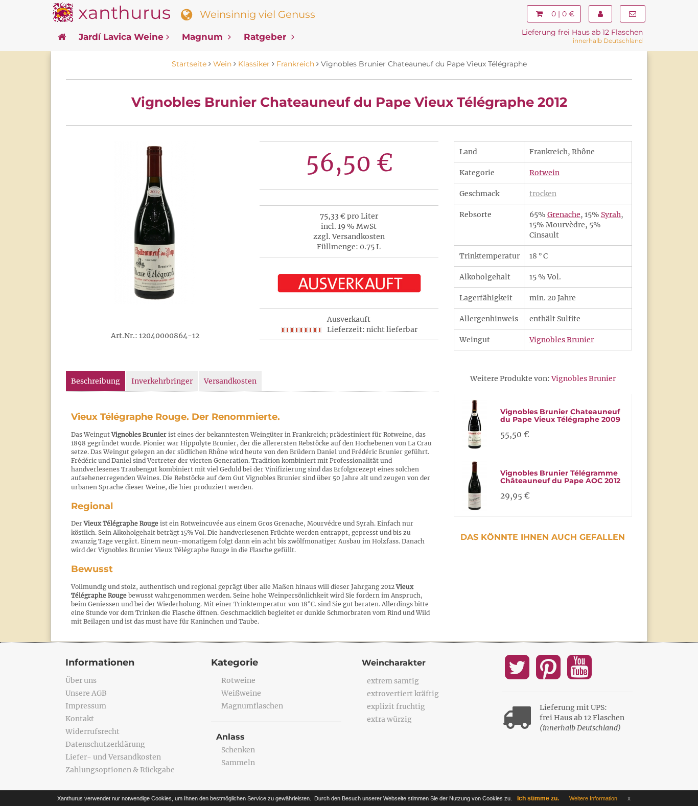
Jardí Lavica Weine (121, 37)
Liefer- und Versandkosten (113, 757)
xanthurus (124, 12)
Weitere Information (593, 798)
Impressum (85, 705)
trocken (542, 193)
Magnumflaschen (252, 705)
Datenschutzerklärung (105, 744)
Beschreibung (95, 381)
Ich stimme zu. (538, 798)
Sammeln (238, 762)
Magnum (203, 37)
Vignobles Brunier (561, 339)
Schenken (238, 749)
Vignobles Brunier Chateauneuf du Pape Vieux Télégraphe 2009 (560, 415)
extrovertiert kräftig (403, 693)
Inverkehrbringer (162, 381)
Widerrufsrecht (92, 731)
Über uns (81, 680)
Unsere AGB (86, 693)
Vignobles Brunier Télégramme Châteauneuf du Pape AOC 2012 (560, 476)
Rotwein (544, 172)
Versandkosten (230, 381)
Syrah (611, 214)
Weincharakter (394, 663)
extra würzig (389, 719)
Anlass (230, 737)
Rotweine (238, 680)
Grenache (563, 214)
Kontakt (79, 718)
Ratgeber (266, 37)
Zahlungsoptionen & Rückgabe (120, 769)
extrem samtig (393, 680)
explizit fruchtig (396, 706)
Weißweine (241, 693)
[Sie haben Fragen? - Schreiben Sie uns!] (632, 13)
